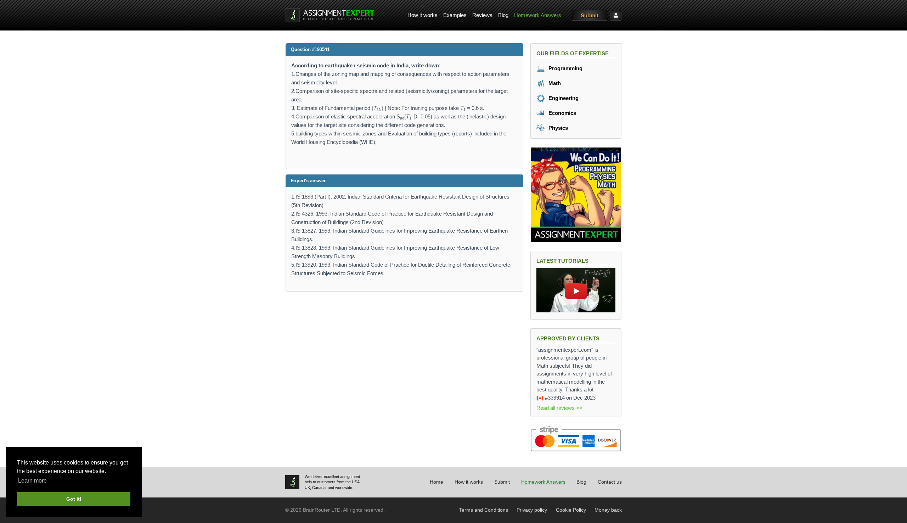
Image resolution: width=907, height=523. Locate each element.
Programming (564, 68)
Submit (589, 15)
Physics (557, 128)
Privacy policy (532, 510)
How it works (422, 15)
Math (554, 83)
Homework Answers (537, 15)
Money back (608, 510)
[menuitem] (422, 15)
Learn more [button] (32, 481)
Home (436, 482)
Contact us (610, 482)
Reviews (482, 15)
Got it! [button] (73, 499)
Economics (561, 113)
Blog (503, 15)
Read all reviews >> (559, 408)
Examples (455, 15)
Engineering (563, 98)
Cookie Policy (571, 510)
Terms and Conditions (483, 510)
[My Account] (615, 15)
